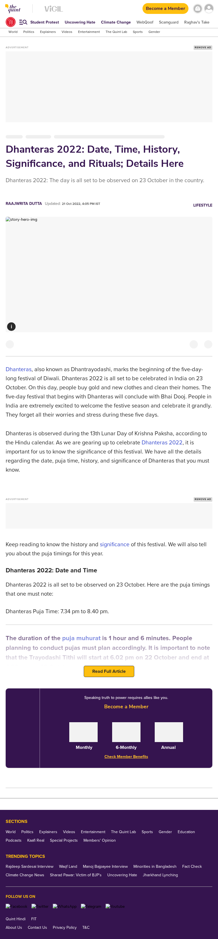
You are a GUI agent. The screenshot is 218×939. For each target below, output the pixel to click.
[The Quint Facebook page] (16, 906)
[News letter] (198, 9)
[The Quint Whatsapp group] (65, 906)
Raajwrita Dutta (24, 203)
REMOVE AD (203, 47)
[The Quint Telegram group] (91, 906)
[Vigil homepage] (54, 11)
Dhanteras (19, 369)
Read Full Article (109, 671)
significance (114, 544)
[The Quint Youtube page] (115, 906)
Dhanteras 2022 (162, 442)
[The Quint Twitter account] (40, 906)
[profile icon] (209, 9)
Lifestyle (202, 205)
